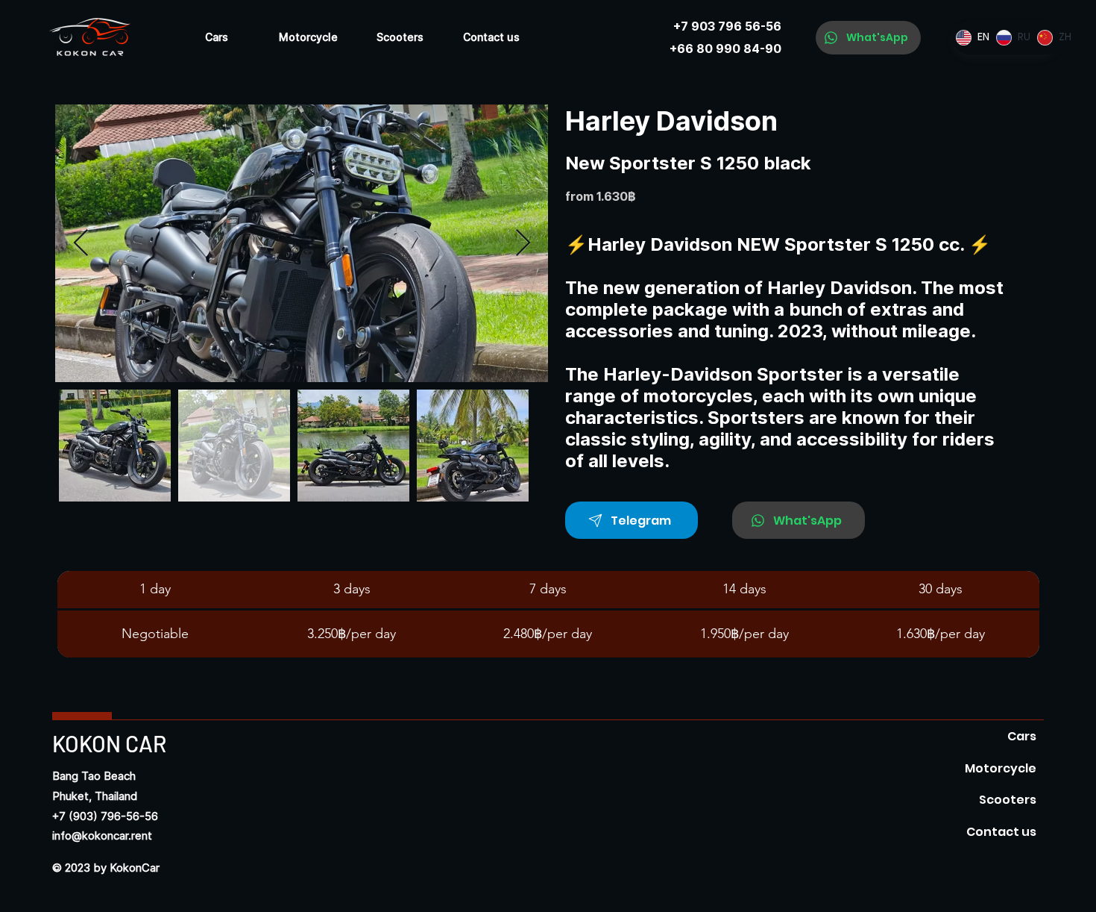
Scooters (1007, 799)
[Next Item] (523, 243)
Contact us (1001, 831)
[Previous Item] (80, 243)
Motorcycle (1000, 768)
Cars (1021, 736)
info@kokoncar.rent (102, 836)
